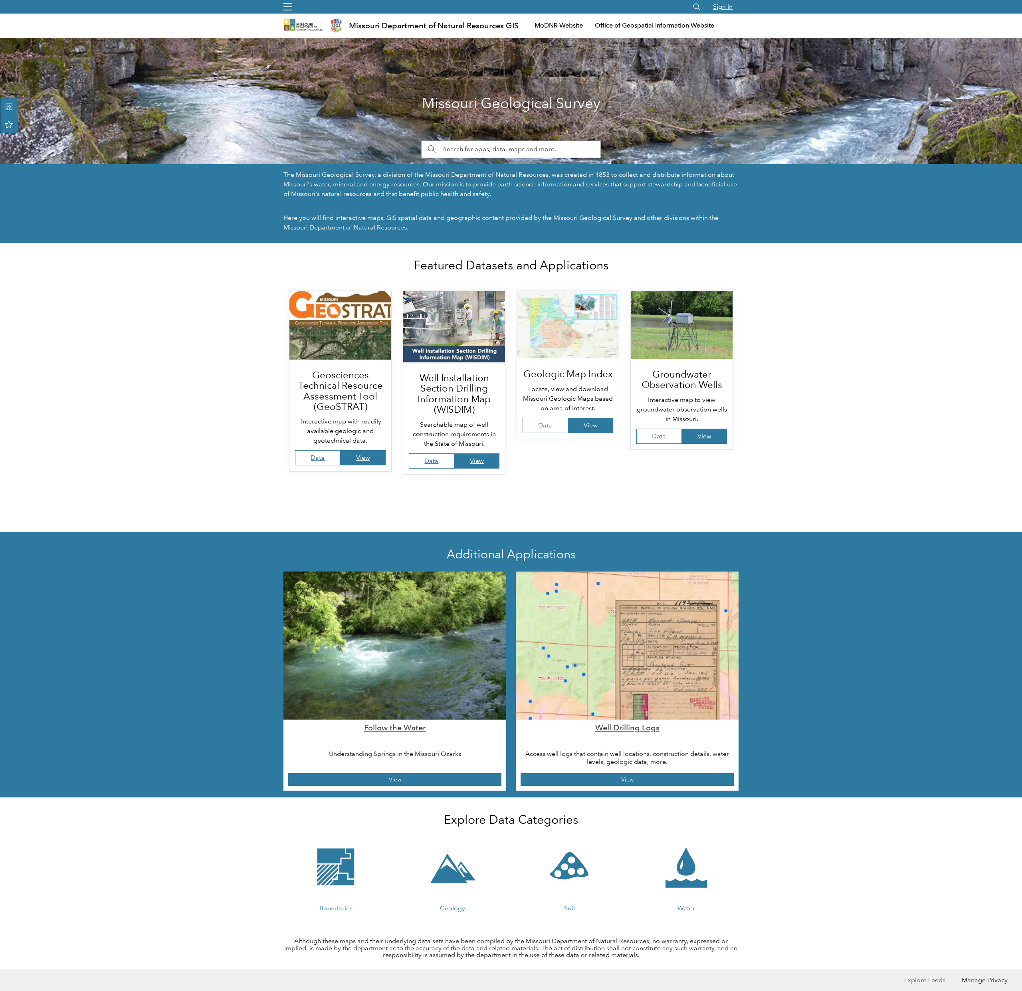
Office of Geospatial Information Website (654, 25)
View (363, 457)
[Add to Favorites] (9, 124)
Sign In (723, 6)
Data (318, 457)
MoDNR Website (559, 25)
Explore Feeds (924, 980)
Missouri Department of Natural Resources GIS (434, 25)
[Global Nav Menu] (288, 7)
